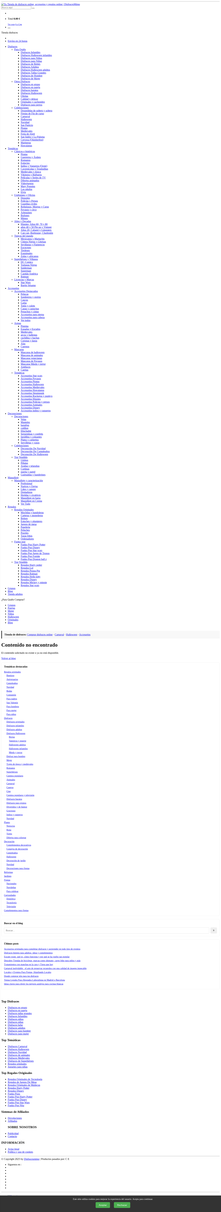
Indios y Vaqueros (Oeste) (34, 166)
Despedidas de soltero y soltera (36, 110)
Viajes (9, 834)
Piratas (24, 128)
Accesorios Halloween (32, 384)
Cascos (24, 300)
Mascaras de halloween (32, 352)
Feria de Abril (28, 134)
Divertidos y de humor (16, 807)
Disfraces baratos (29, 90)
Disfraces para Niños (31, 58)
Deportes (25, 198)
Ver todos (25, 320)
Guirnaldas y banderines (33, 474)
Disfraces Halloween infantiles (36, 55)
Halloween (26, 119)
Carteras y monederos (32, 515)
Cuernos (25, 346)
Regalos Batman (29, 573)
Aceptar (103, 1205)
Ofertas (24, 96)
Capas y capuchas (30, 308)
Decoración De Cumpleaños (35, 451)
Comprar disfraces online (40, 634)
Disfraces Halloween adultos (35, 69)
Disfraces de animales (19, 1055)
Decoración (9, 841)
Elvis (23, 192)
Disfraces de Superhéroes (21, 1061)
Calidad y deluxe (29, 99)
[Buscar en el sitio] (33, 8)
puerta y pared (28, 471)
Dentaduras (26, 492)
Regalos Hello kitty (30, 576)
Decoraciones (15, 413)
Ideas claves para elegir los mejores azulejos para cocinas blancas (33, 984)
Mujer (9, 760)
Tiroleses (25, 250)
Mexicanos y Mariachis (32, 238)
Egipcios (25, 163)
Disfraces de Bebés (30, 64)
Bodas (9, 691)
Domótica (10, 899)
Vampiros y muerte (17, 741)
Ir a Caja (18, 24)
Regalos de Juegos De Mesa (22, 1082)
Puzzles (24, 533)
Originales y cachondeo (33, 101)
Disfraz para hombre (15, 756)
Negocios (10, 826)
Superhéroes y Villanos (26, 259)
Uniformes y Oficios (24, 195)
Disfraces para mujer (18, 1033)
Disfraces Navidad (17, 1052)
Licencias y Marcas (24, 279)
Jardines (7, 876)
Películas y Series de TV (33, 177)
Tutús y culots (28, 305)
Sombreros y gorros (31, 297)
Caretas (24, 369)
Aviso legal (13, 1149)
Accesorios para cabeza (33, 317)
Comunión (11, 695)
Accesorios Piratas (30, 381)
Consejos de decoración (17, 849)
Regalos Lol (27, 568)
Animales (10, 779)
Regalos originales (12, 672)
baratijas (25, 425)
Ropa (8, 830)
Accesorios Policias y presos (35, 401)
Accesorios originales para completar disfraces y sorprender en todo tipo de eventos (42, 949)
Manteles (25, 422)
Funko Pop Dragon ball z (34, 559)
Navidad (25, 122)
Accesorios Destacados (26, 291)
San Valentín (12, 702)
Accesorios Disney (30, 407)
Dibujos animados (30, 180)
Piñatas (24, 463)
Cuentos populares (14, 776)
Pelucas (24, 294)
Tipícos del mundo (23, 235)
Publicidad (13, 1133)
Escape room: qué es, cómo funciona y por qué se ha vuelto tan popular (37, 957)
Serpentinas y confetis (32, 434)
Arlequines (26, 212)
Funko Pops (14, 1093)
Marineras (26, 142)
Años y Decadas (22, 221)
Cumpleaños (12, 683)
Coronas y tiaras (29, 340)
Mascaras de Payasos (31, 361)
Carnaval (25, 116)
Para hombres (12, 706)
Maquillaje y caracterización (28, 480)
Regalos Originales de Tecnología (25, 1079)
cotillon (24, 428)
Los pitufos (26, 189)
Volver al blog (8, 658)
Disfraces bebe (15, 1025)
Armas (17, 323)
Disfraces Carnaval (17, 1046)
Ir (213, 930)
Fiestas (7, 880)
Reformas (8, 872)
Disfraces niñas (15, 1022)
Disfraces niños (15, 1019)
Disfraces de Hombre (31, 75)
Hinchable (26, 431)
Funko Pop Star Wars (19, 1102)
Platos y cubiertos (30, 439)
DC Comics (27, 262)
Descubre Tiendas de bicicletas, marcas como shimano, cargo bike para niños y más (42, 960)
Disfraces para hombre (19, 1030)
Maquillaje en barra (30, 498)
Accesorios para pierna (32, 314)
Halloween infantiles (18, 748)
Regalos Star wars (30, 585)
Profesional (26, 483)
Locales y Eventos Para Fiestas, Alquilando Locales (27, 972)
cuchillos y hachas (30, 337)
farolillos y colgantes (31, 436)
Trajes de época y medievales (19, 764)
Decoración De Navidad (33, 448)
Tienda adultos (15, 594)
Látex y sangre (28, 489)
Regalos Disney (29, 579)
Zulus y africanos (29, 256)
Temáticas (13, 148)
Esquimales (26, 253)
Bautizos (10, 675)
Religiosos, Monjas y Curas (35, 206)
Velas (23, 419)
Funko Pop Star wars (31, 550)
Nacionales (11, 883)
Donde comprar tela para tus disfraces (21, 976)
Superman (26, 270)
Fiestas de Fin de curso (32, 113)
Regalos (12, 506)
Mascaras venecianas (31, 358)
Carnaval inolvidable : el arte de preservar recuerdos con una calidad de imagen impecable (45, 968)
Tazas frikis (26, 535)
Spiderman (26, 268)
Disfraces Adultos (30, 67)
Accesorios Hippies (31, 399)
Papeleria (25, 527)
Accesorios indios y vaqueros (36, 410)
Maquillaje (13, 477)
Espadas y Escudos (30, 329)
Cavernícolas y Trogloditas (34, 168)
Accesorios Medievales (32, 387)
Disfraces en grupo (30, 84)
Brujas (12, 737)
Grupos (11, 588)
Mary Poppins (28, 186)
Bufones (25, 215)
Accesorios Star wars (31, 375)
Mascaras (19, 349)
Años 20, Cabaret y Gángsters (36, 230)
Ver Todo (25, 503)
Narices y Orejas (29, 486)
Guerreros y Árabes (31, 157)
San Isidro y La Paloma (33, 136)
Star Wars (26, 282)
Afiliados (12, 1121)
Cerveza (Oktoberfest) (32, 139)
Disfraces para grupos (16, 803)
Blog (10, 591)
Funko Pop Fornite (30, 556)
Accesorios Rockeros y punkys (36, 396)
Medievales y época (31, 171)
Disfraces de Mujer (30, 78)
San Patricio (27, 125)
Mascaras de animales (32, 355)
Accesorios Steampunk (32, 393)
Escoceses (26, 247)
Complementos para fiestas (16, 910)
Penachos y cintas (30, 311)
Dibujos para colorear (16, 837)
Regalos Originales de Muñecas (24, 1085)
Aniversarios (12, 679)
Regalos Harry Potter (18, 1088)
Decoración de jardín (16, 860)
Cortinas (25, 468)
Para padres (11, 699)
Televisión (11, 906)
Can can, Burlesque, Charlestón (37, 233)
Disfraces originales (15, 722)
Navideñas (11, 887)
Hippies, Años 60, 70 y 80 (34, 224)
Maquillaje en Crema (31, 501)
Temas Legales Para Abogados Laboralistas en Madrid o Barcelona (34, 980)
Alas (23, 343)
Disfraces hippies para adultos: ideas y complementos (28, 953)
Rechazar (122, 1205)
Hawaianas (26, 145)
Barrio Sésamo (28, 285)
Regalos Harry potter (31, 565)
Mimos (24, 218)
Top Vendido (21, 457)
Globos (24, 460)
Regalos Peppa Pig (30, 570)
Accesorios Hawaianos (32, 390)
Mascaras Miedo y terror (33, 364)
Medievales (26, 131)
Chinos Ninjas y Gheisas (33, 241)
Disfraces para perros (31, 104)
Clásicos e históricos (24, 151)
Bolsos (24, 518)
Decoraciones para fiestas (17, 868)
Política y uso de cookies (20, 1152)
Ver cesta (11, 24)
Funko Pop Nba (16, 1105)
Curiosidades (10, 895)
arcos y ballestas (29, 335)
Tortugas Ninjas (29, 265)
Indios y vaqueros (14, 814)
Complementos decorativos (18, 845)
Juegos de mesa (29, 524)
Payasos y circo (29, 209)
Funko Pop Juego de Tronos (35, 553)
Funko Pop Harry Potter (33, 544)
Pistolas (24, 326)
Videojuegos (27, 183)
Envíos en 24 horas (17, 41)
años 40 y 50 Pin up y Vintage (36, 227)
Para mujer (11, 710)
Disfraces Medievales (19, 1058)
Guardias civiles (29, 203)
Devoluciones (15, 1118)
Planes (7, 822)
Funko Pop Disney (30, 547)
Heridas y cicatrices (31, 495)
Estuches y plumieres (31, 521)
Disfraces (12, 46)
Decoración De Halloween (34, 454)
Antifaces (25, 367)
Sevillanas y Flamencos (33, 244)
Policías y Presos (29, 201)
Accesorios (13, 288)
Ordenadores (27, 538)
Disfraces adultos (14, 729)
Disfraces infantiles (15, 725)
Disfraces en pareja (30, 87)
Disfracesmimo (31, 1159)
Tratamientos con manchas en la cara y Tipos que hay (28, 964)
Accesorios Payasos (31, 378)
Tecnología (11, 902)
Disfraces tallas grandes (20, 1013)
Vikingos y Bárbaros (31, 174)
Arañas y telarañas (30, 466)
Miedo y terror (15, 752)
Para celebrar (12, 891)
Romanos (25, 160)
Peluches (25, 530)
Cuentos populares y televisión (20, 795)
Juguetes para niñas (18, 1066)
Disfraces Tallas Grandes (33, 72)
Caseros (9, 787)
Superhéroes (12, 772)
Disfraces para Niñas (31, 61)
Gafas (24, 302)
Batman (25, 276)
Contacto (12, 1136)
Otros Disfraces (22, 81)
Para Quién (20, 49)
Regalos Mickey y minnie (34, 582)
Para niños (11, 714)
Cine (8, 791)
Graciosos (10, 811)
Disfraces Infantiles (30, 52)
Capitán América (29, 273)
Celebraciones (21, 107)
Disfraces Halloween (31, 93)
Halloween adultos (17, 745)
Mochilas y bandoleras (32, 512)
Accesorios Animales (31, 404)
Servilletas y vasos (30, 442)
